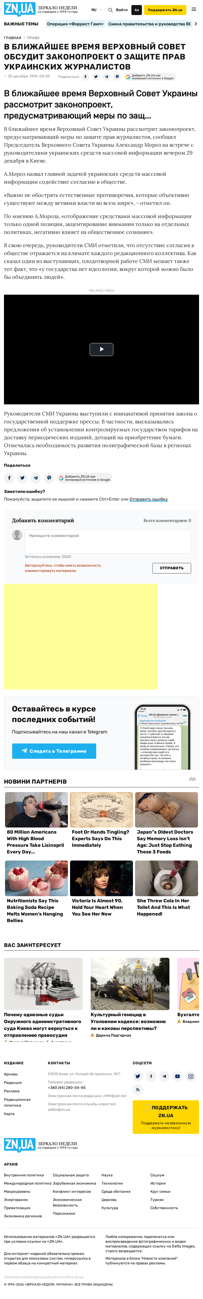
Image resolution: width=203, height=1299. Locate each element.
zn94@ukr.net (114, 1096)
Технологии (112, 1183)
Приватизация (17, 1208)
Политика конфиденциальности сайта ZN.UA (43, 1277)
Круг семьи (160, 1191)
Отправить (172, 568)
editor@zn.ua (59, 1109)
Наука (107, 1175)
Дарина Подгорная (113, 1035)
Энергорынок (16, 1200)
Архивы (11, 1074)
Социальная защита (71, 1175)
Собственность (164, 1208)
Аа (137, 10)
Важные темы (21, 24)
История (158, 1183)
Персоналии (64, 1213)
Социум (157, 1175)
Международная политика (28, 1183)
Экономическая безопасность (67, 1203)
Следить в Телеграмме (58, 751)
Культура (110, 1208)
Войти (122, 10)
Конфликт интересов (72, 1191)
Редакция (13, 1082)
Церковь (109, 1200)
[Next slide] (195, 23)
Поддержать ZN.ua (165, 10)
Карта (9, 1114)
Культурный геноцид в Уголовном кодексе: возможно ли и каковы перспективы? (128, 1021)
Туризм (157, 1200)
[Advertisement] (80, 637)
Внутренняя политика (24, 1175)
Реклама (12, 1091)
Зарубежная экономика (74, 1183)
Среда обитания (116, 1191)
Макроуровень (17, 1191)
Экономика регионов (23, 1216)
